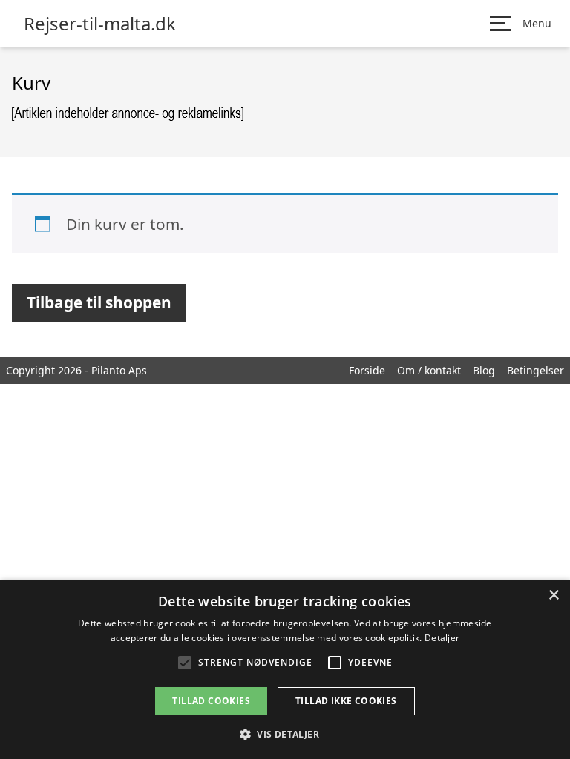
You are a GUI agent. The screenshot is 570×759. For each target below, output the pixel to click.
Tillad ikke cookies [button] (346, 701)
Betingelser (535, 370)
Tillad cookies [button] (211, 701)
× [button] (553, 595)
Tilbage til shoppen (99, 302)
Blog (484, 370)
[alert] (285, 669)
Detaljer (442, 638)
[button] (285, 733)
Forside (367, 370)
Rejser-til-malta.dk (100, 24)
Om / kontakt (429, 370)
